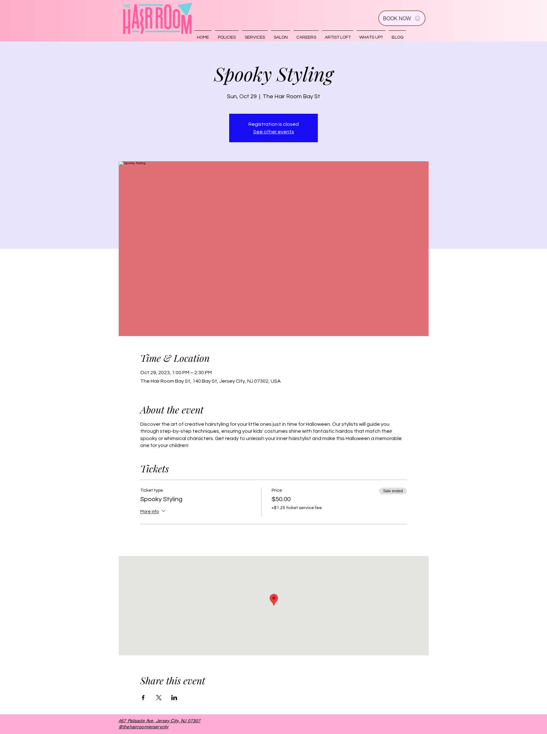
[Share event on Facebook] (143, 697)
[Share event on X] (159, 697)
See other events (273, 131)
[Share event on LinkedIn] (174, 697)
